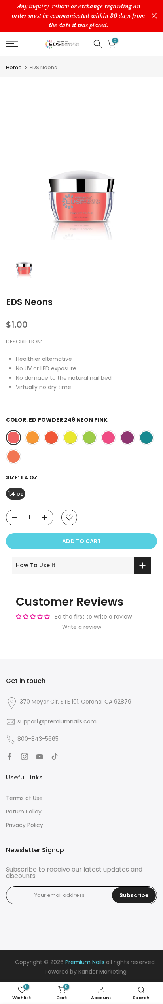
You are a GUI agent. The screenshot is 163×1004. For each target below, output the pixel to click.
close (154, 16)
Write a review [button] (81, 627)
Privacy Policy (24, 825)
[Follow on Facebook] (9, 756)
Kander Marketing (102, 972)
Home (14, 67)
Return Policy (24, 811)
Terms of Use (24, 798)
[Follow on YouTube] (39, 756)
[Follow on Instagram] (24, 756)
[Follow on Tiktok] (54, 756)
